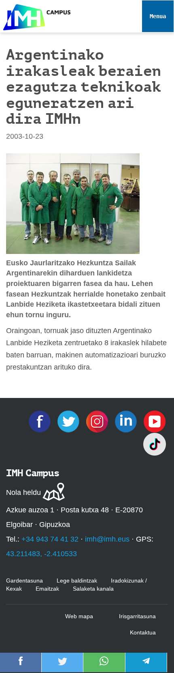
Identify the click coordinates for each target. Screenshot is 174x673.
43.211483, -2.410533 (41, 554)
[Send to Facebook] (21, 666)
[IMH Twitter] (69, 421)
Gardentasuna (24, 580)
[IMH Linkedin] (126, 421)
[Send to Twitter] (62, 666)
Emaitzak (47, 588)
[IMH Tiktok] (154, 444)
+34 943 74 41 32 (50, 539)
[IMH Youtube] (154, 421)
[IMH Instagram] (98, 421)
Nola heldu (23, 492)
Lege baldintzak (77, 580)
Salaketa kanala (93, 588)
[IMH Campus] (35, 15)
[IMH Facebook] (40, 421)
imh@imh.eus (107, 539)
